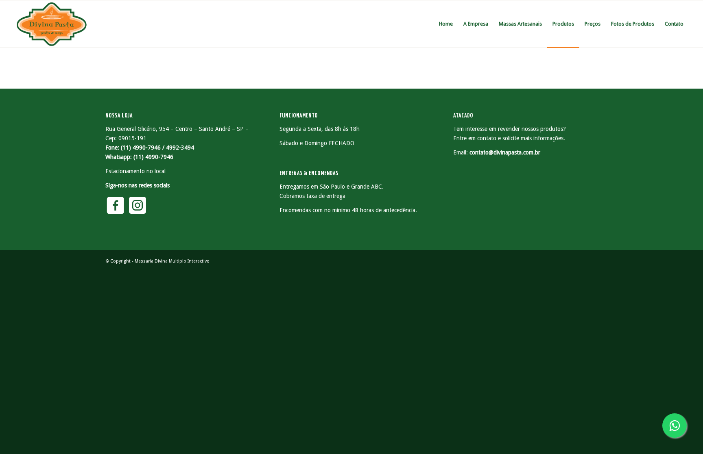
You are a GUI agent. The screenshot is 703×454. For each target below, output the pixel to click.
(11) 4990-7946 (153, 157)
